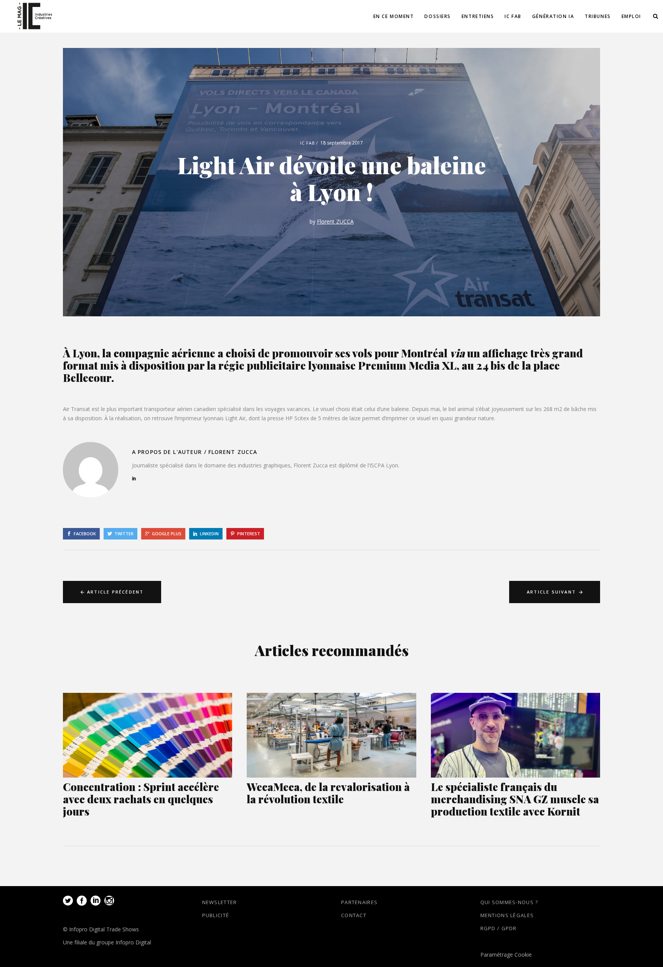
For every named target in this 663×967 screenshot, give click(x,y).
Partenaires (359, 902)
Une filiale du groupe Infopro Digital (107, 942)
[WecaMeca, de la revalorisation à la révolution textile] (331, 735)
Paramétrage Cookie (506, 954)
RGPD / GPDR (498, 928)
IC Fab (307, 143)
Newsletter (219, 902)
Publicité (215, 915)
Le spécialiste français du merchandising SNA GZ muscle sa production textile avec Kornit (515, 799)
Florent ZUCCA (335, 221)
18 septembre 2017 (341, 143)
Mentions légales (507, 915)
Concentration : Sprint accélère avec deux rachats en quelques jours (141, 799)
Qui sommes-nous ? (509, 902)
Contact (353, 915)
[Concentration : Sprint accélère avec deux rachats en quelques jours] (147, 735)
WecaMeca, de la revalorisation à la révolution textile (328, 793)
